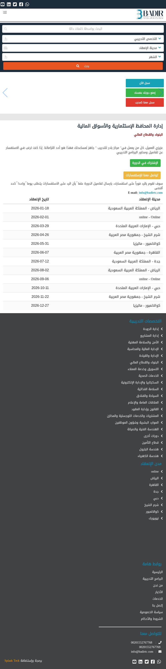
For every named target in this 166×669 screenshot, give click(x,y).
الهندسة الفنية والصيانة (143, 429)
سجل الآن (144, 83)
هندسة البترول (149, 449)
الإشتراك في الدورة (145, 163)
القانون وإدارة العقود (145, 409)
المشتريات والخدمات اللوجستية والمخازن (133, 416)
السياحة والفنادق (147, 396)
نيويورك (154, 518)
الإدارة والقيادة (149, 356)
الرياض (154, 478)
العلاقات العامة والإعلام (143, 402)
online (155, 471)
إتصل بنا (157, 605)
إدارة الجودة (151, 329)
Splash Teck (12, 661)
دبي (156, 498)
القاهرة (154, 485)
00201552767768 (141, 642)
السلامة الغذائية (148, 389)
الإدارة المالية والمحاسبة (143, 349)
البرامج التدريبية (153, 579)
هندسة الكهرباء (148, 456)
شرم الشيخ (151, 505)
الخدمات (158, 599)
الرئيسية (157, 572)
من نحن (158, 585)
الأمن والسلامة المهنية (143, 342)
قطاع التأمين (150, 443)
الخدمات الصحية (149, 376)
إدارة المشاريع (149, 336)
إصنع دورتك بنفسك (144, 92)
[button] (5, 12)
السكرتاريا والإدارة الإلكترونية (140, 382)
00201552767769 (149, 647)
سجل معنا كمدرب (145, 102)
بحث (84, 66)
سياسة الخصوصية (151, 612)
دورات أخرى (151, 436)
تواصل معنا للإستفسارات (142, 175)
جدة (156, 492)
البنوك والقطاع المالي (144, 362)
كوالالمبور (152, 512)
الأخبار (159, 592)
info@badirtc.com (151, 193)
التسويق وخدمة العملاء (143, 369)
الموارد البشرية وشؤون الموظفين (137, 423)
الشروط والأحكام (152, 619)
